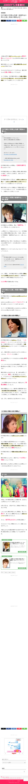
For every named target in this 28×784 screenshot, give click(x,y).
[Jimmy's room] (14, 5)
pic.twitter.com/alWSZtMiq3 (10, 154)
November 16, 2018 (8, 160)
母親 (10, 572)
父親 (14, 572)
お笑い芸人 (3, 12)
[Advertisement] (14, 39)
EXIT (3, 572)
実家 (7, 572)
